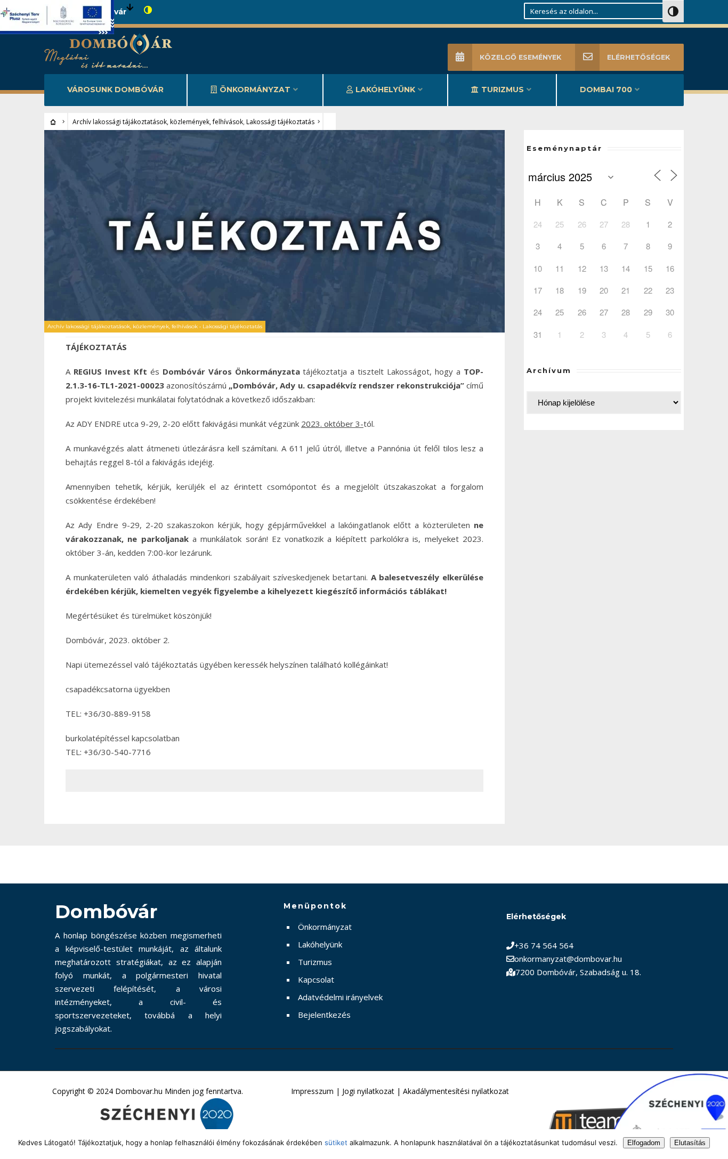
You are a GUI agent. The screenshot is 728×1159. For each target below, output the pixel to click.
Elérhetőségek (638, 57)
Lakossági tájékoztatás (280, 121)
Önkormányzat (255, 89)
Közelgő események (520, 57)
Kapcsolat (316, 979)
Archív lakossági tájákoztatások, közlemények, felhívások (157, 121)
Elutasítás (690, 1143)
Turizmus (502, 89)
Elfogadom (643, 1143)
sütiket (336, 1142)
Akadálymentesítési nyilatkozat (456, 1091)
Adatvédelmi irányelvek (340, 997)
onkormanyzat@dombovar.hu (568, 958)
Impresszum (312, 1091)
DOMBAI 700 (606, 89)
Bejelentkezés (324, 1014)
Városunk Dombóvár (115, 89)
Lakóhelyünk (385, 89)
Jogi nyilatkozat (368, 1091)
